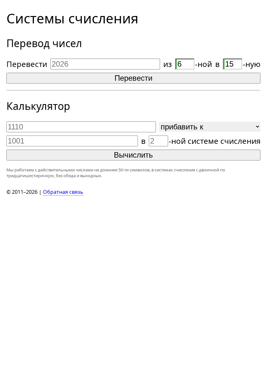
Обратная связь (63, 191)
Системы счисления (72, 18)
